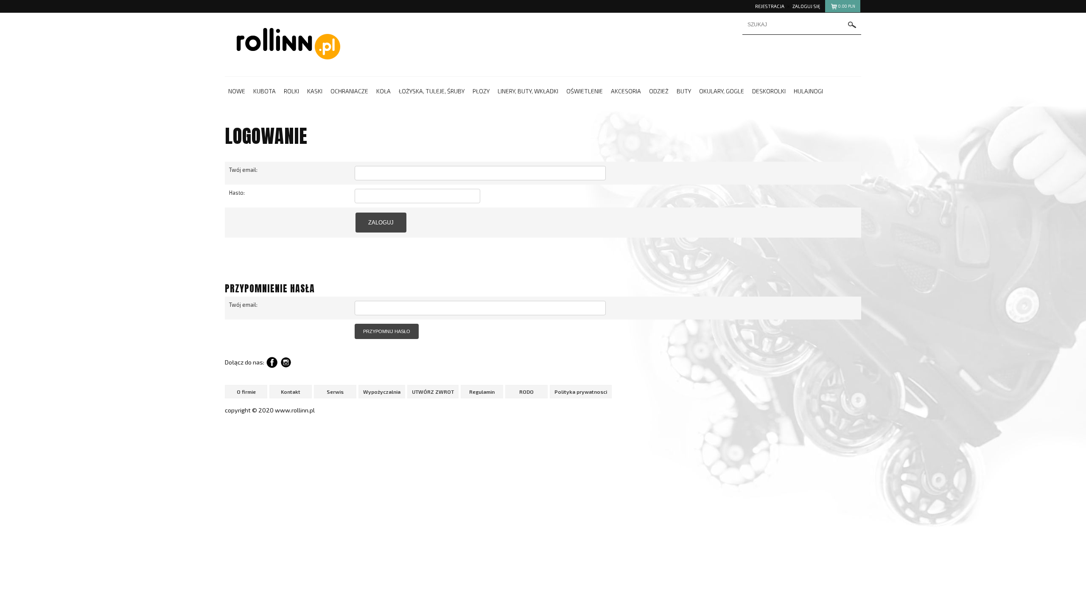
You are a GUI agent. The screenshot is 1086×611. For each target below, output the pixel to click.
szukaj (852, 25)
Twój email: (243, 169)
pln (846, 6)
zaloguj (381, 222)
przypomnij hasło (386, 331)
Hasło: (237, 192)
